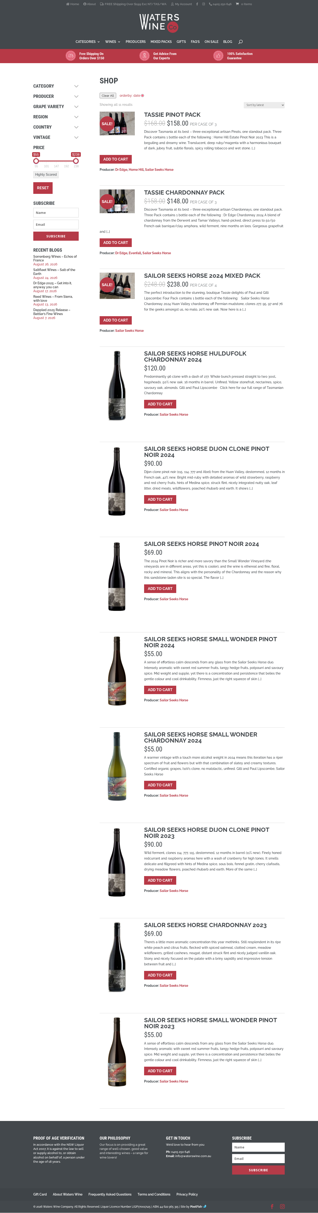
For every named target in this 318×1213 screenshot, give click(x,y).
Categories (86, 42)
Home (74, 4)
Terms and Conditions (154, 1194)
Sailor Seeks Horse (159, 169)
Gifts (181, 42)
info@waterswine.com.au (193, 1156)
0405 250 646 (222, 4)
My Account (183, 4)
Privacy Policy (187, 1194)
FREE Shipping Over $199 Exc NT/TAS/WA (135, 4)
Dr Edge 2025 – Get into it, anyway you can (52, 285)
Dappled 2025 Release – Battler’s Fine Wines (51, 312)
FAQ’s (195, 42)
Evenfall (135, 253)
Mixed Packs (161, 42)
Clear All (108, 95)
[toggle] (76, 86)
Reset (43, 188)
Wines (110, 42)
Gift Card (40, 1194)
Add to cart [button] (115, 159)
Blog (227, 42)
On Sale (211, 42)
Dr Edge (121, 169)
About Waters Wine (67, 1194)
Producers (136, 42)
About (91, 4)
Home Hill (136, 169)
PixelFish (196, 1206)
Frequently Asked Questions (110, 1194)
